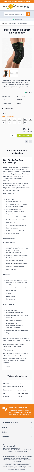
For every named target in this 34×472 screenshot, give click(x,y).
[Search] (28, 14)
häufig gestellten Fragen (22, 410)
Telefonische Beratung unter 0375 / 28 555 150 (17, 1)
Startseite (4, 23)
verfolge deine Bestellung (16, 412)
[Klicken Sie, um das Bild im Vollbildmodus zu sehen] (17, 53)
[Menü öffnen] (31, 7)
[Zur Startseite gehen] (13, 6)
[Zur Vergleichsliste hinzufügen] (30, 141)
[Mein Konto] (25, 7)
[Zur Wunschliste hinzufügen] (26, 141)
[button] (17, 422)
